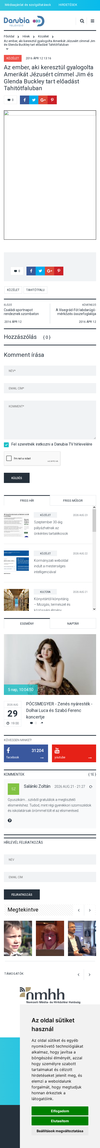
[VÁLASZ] (90, 786)
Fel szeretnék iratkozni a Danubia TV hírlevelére (51, 444)
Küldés (16, 478)
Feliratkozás (21, 894)
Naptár (73, 623)
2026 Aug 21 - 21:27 (69, 787)
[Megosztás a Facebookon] (24, 100)
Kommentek (14, 774)
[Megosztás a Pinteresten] (52, 100)
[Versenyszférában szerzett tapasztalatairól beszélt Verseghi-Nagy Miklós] (82, 938)
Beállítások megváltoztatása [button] (60, 1131)
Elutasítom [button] (60, 1121)
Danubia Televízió (24, 21)
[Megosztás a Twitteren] (33, 100)
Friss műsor (73, 500)
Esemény (27, 623)
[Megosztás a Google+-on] (43, 100)
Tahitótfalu (35, 290)
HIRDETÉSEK (68, 5)
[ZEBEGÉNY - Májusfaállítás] (18, 938)
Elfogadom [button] (60, 1111)
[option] (50, 680)
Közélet (13, 58)
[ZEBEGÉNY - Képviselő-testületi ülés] (50, 938)
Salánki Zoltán (37, 786)
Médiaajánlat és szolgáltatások (28, 5)
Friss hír (27, 500)
